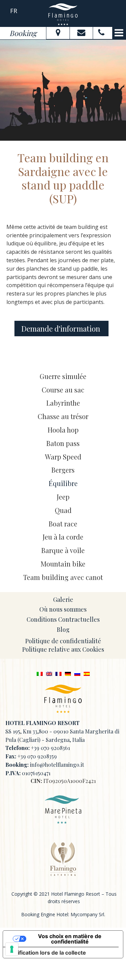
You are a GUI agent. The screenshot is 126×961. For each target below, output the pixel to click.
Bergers (63, 469)
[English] (49, 673)
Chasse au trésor (63, 416)
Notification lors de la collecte (47, 952)
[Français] (58, 673)
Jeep (63, 496)
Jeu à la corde (63, 536)
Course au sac (63, 389)
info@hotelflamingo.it (57, 764)
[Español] (87, 673)
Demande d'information (61, 328)
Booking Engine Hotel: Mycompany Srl (62, 914)
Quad (63, 510)
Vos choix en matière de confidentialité (69, 939)
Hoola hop (63, 429)
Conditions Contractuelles (63, 619)
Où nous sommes (63, 609)
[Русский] (77, 673)
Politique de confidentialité (63, 641)
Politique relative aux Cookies (63, 649)
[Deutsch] (68, 673)
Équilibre (63, 483)
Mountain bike (63, 563)
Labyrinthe (63, 402)
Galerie (63, 599)
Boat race (63, 523)
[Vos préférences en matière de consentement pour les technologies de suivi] (11, 949)
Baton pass (63, 443)
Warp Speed (63, 456)
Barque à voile (63, 550)
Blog (63, 629)
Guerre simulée (63, 376)
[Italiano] (40, 673)
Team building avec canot (63, 577)
